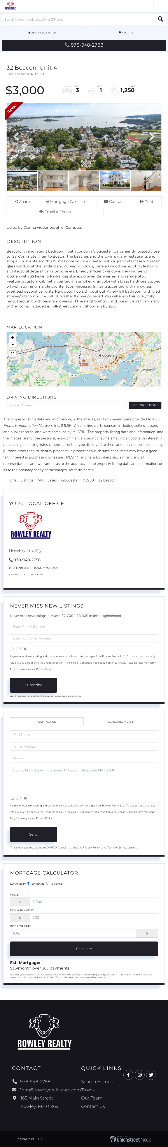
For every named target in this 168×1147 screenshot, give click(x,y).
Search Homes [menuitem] (97, 1081)
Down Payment (21, 910)
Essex (52, 480)
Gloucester (70, 480)
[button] (160, 19)
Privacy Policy (44, 669)
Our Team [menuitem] (92, 1098)
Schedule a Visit (120, 721)
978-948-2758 (87, 45)
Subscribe (33, 685)
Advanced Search (43, 32)
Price (14, 894)
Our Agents (36, 574)
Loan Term (18, 883)
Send (33, 834)
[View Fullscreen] (12, 354)
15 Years (56, 883)
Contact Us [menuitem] (93, 1106)
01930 (88, 480)
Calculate (84, 949)
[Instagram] (139, 1075)
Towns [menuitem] (88, 1090)
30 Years (37, 883)
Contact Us (17, 574)
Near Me (127, 32)
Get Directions (144, 405)
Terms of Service (117, 848)
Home (11, 480)
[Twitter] (151, 1075)
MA (40, 480)
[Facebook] (128, 1075)
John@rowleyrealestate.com (50, 1090)
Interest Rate (20, 926)
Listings (27, 480)
